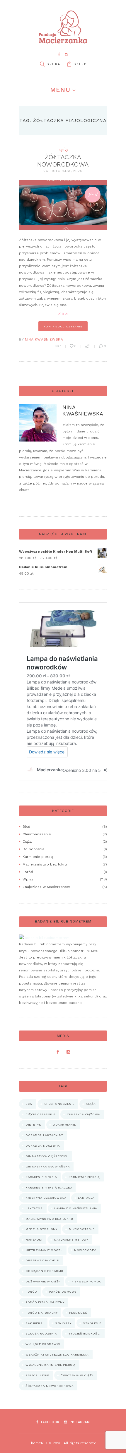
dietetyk (33, 1124)
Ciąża (27, 841)
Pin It (92, 194)
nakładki (33, 1239)
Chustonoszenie (37, 834)
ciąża (91, 1103)
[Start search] (42, 64)
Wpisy (63, 148)
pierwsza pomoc (86, 1281)
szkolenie (92, 1323)
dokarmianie (64, 1124)
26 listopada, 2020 (63, 171)
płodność (78, 1312)
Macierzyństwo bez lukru (45, 864)
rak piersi (34, 1323)
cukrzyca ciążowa (83, 1114)
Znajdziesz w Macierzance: (46, 887)
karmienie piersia (41, 1177)
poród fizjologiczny (44, 1302)
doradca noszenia (42, 1145)
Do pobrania (33, 849)
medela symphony (41, 1229)
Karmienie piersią (38, 857)
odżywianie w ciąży (42, 1281)
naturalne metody (71, 1239)
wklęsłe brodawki (42, 1344)
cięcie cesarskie (40, 1114)
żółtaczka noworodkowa (49, 1385)
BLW (29, 1103)
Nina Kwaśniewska (44, 339)
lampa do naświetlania (75, 1208)
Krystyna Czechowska (45, 1197)
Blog (26, 827)
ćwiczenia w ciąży (77, 1375)
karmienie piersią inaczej (48, 1187)
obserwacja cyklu (42, 1260)
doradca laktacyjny (44, 1135)
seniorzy (63, 1323)
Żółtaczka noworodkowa (63, 160)
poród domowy (62, 1291)
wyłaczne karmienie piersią (50, 1364)
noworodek (85, 1250)
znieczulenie (37, 1375)
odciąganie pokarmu (44, 1270)
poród (31, 1291)
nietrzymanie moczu (43, 1250)
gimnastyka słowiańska (47, 1166)
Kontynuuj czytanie (63, 326)
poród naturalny (41, 1312)
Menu (60, 89)
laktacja (86, 1197)
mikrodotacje (82, 1229)
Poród (28, 872)
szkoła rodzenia (41, 1333)
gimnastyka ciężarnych (46, 1156)
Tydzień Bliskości (85, 1333)
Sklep (80, 64)
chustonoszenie (59, 1103)
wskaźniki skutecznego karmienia (56, 1354)
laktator (33, 1208)
